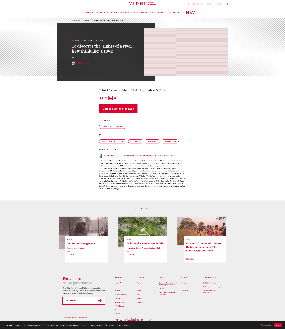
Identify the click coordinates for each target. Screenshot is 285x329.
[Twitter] (115, 98)
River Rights (152, 141)
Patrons (117, 298)
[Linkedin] (110, 98)
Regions (209, 4)
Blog (152, 13)
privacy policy (126, 325)
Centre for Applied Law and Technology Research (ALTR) (168, 284)
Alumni (117, 291)
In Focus (111, 13)
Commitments (198, 4)
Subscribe (174, 13)
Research (100, 13)
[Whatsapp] (106, 98)
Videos (135, 13)
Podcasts (124, 13)
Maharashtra (185, 287)
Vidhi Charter (119, 306)
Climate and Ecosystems (112, 127)
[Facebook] (101, 98)
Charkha (161, 289)
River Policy (135, 141)
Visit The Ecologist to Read (118, 108)
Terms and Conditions (70, 317)
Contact (117, 310)
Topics (88, 13)
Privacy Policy (83, 317)
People (117, 287)
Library (140, 277)
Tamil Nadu (184, 291)
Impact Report (120, 302)
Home (73, 20)
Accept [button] (278, 325)
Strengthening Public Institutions (209, 291)
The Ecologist (170, 141)
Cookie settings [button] (266, 325)
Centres (219, 4)
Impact (144, 13)
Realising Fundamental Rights (212, 287)
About (187, 4)
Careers (117, 313)
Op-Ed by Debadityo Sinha (113, 141)
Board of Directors (121, 294)
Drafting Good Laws (209, 283)
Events (160, 13)
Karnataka (184, 283)
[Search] (226, 4)
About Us (118, 283)
